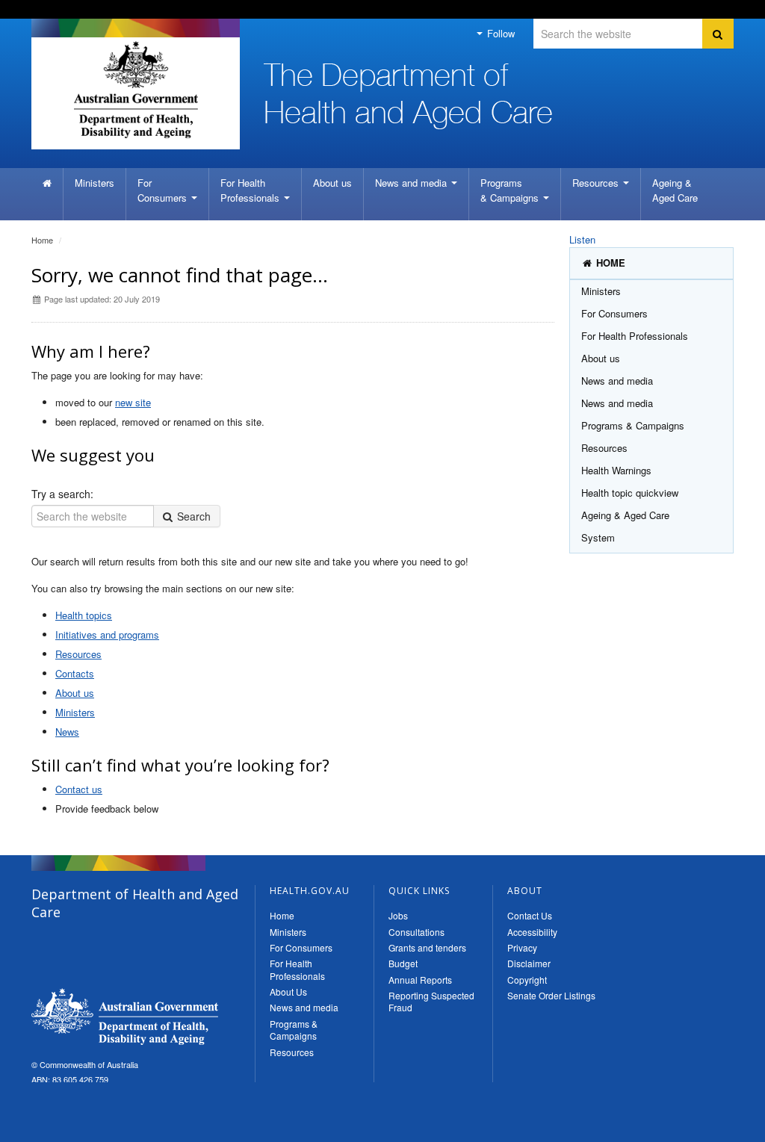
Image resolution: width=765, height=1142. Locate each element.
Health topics (83, 615)
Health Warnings (616, 470)
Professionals (251, 190)
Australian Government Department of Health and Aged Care (136, 89)
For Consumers (301, 947)
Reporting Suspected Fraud (431, 1001)
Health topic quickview (629, 492)
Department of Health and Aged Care (124, 1016)
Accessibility (532, 931)
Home (42, 240)
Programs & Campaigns (294, 1029)
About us (332, 183)
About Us (288, 991)
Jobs (398, 915)
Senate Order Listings (551, 995)
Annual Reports (420, 979)
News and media (412, 183)
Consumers (163, 190)
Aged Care (675, 190)
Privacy (522, 947)
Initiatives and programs (107, 634)
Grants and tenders (427, 947)
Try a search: (62, 493)
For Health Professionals (297, 969)
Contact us (78, 789)
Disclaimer (529, 963)
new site (133, 402)
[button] (718, 1127)
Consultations (416, 931)
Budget (403, 963)
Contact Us (529, 915)
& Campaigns (511, 190)
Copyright (527, 979)
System (598, 537)
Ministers (94, 183)
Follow (499, 33)
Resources (597, 183)
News (67, 731)
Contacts (74, 673)
